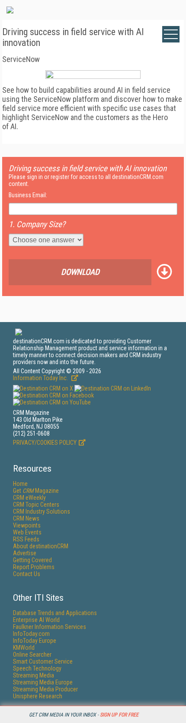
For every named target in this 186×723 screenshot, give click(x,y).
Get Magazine (36, 490)
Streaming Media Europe (43, 682)
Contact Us (26, 573)
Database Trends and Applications (55, 612)
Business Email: (28, 195)
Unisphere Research (37, 696)
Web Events (27, 532)
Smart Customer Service (43, 661)
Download (80, 272)
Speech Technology (37, 668)
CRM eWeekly (29, 497)
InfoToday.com (31, 633)
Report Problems (34, 566)
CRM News (26, 518)
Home (20, 483)
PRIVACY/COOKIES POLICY (45, 442)
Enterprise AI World (36, 619)
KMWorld (24, 647)
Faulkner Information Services (49, 626)
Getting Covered (32, 560)
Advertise (24, 553)
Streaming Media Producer (45, 689)
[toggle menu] (171, 34)
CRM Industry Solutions (41, 511)
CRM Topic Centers (36, 504)
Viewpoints (27, 525)
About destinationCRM (40, 546)
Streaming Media (33, 675)
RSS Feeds (26, 539)
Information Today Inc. (41, 378)
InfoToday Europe (34, 640)
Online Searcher (32, 654)
